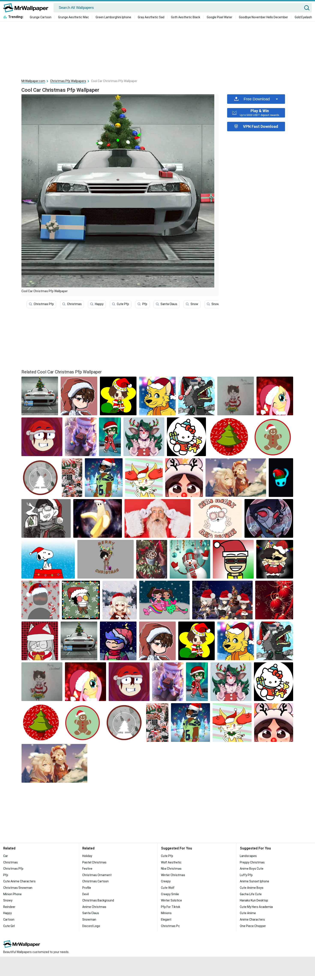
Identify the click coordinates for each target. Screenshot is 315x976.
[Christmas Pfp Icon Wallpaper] (40, 600)
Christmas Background (98, 900)
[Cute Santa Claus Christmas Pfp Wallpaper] (217, 518)
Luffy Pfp (246, 875)
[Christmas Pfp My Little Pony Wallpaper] (274, 396)
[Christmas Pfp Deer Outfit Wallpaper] (105, 559)
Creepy (166, 881)
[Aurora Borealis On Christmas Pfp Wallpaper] (110, 436)
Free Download (257, 99)
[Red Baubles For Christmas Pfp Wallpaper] (274, 600)
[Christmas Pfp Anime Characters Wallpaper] (222, 600)
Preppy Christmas (252, 862)
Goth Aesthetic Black (185, 17)
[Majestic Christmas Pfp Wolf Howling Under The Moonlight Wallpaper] (196, 396)
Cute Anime (248, 913)
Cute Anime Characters (19, 881)
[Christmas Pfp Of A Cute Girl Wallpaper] (184, 477)
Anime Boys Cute (251, 868)
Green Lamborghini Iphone (113, 17)
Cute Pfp (123, 304)
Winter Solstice (171, 900)
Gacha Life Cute (251, 894)
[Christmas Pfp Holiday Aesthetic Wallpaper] (72, 477)
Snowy (7, 900)
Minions (166, 913)
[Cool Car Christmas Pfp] (39, 396)
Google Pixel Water (219, 17)
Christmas (74, 304)
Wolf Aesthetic (171, 862)
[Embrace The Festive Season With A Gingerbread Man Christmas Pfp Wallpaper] (272, 436)
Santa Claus (168, 304)
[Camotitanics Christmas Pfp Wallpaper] (281, 477)
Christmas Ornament (97, 875)
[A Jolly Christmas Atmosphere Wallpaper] (40, 477)
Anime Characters (252, 919)
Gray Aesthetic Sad (151, 17)
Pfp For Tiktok (170, 907)
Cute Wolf (167, 887)
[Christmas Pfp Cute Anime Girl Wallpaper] (119, 600)
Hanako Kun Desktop (254, 900)
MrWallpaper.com (33, 81)
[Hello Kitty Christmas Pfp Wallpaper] (186, 436)
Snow (194, 304)
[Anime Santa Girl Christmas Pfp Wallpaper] (80, 436)
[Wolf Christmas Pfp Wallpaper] (157, 396)
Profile (86, 887)
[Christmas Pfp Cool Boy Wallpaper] (118, 641)
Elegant (166, 919)
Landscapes (248, 856)
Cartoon (8, 919)
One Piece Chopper (253, 926)
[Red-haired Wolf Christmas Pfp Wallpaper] (144, 477)
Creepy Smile (170, 894)
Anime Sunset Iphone (254, 881)
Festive (87, 868)
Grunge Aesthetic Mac (73, 17)
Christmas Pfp (44, 304)
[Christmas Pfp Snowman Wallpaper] (190, 559)
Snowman (218, 304)
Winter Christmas (173, 875)
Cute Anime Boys (251, 887)
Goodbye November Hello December (263, 17)
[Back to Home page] (27, 7)
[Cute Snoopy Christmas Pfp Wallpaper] (48, 559)
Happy (99, 304)
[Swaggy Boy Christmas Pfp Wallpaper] (233, 559)
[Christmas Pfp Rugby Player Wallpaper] (104, 477)
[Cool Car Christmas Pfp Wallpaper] (79, 641)
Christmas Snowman (17, 887)
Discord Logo (91, 926)
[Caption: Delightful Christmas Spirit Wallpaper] (228, 436)
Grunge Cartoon (40, 17)
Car (5, 856)
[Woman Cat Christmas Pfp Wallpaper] (39, 641)
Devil (85, 894)
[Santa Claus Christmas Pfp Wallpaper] (157, 518)
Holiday (87, 856)
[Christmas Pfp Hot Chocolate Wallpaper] (151, 559)
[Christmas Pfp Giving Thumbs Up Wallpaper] (143, 436)
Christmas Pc (170, 926)
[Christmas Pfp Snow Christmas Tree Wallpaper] (236, 477)
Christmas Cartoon (95, 881)
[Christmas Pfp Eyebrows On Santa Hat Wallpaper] (41, 436)
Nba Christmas (171, 868)
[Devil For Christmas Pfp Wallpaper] (235, 396)
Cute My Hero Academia (256, 907)
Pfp (144, 304)
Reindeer (9, 907)
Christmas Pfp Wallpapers (68, 81)
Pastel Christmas (94, 862)
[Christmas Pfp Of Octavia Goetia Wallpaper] (268, 518)
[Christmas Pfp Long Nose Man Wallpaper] (81, 600)
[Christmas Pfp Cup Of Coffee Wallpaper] (46, 518)
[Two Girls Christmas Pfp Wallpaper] (164, 600)
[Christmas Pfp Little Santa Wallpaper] (118, 396)
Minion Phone (12, 894)
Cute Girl (9, 926)
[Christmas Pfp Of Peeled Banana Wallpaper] (97, 518)
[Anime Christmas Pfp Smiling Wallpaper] (79, 396)
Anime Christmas (94, 907)
